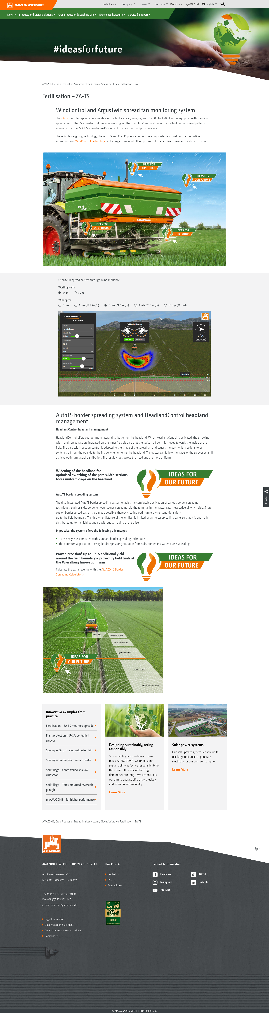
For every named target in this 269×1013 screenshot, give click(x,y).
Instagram (166, 881)
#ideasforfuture (109, 83)
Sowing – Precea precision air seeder (68, 760)
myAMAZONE (192, 3)
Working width (66, 287)
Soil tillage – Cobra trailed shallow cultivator (67, 772)
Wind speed (64, 299)
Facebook (165, 874)
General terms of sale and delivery (63, 930)
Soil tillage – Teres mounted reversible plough (69, 787)
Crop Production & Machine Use (76, 14)
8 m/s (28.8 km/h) (149, 305)
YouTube (165, 889)
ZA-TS (64, 118)
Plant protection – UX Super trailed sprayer (67, 738)
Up (256, 848)
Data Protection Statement (59, 924)
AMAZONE (48, 83)
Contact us (113, 874)
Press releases (115, 885)
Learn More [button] (117, 792)
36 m (81, 292)
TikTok (202, 874)
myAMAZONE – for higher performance (70, 799)
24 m (65, 292)
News (10, 14)
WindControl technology (90, 141)
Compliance (51, 935)
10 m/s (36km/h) (177, 305)
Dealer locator (109, 3)
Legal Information (54, 918)
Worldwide (176, 3)
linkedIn (203, 881)
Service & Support (138, 14)
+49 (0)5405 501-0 (65, 893)
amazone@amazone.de (64, 904)
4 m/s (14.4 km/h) (89, 305)
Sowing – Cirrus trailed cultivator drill (69, 750)
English (210, 3)
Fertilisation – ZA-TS (130, 83)
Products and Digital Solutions (36, 14)
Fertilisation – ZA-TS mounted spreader (70, 725)
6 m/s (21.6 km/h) (119, 305)
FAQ (110, 879)
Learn (96, 83)
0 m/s (66, 305)
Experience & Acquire (111, 14)
